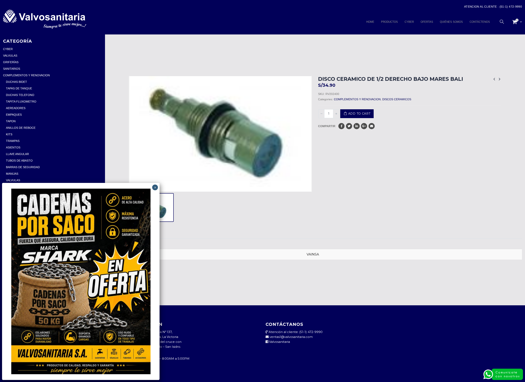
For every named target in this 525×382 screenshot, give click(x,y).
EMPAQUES (14, 114)
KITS (9, 134)
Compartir (326, 126)
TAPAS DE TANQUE (19, 88)
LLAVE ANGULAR (17, 154)
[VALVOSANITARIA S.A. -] (44, 19)
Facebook (341, 126)
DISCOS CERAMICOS (396, 99)
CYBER (409, 21)
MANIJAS (12, 173)
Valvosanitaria (279, 342)
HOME (370, 21)
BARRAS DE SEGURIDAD (23, 167)
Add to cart (359, 113)
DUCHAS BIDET (16, 81)
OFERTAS (427, 21)
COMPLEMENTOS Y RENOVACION (357, 99)
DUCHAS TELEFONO (20, 95)
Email (372, 126)
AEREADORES (15, 108)
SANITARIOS (11, 68)
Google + (364, 126)
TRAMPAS (12, 141)
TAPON (11, 121)
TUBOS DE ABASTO (19, 160)
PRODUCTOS (389, 21)
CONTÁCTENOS (480, 21)
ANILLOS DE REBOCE (20, 127)
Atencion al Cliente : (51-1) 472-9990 (493, 6)
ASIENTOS (13, 147)
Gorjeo (349, 126)
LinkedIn (357, 126)
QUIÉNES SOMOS (451, 21)
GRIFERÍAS (10, 62)
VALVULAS (10, 55)
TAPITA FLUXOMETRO (21, 101)
